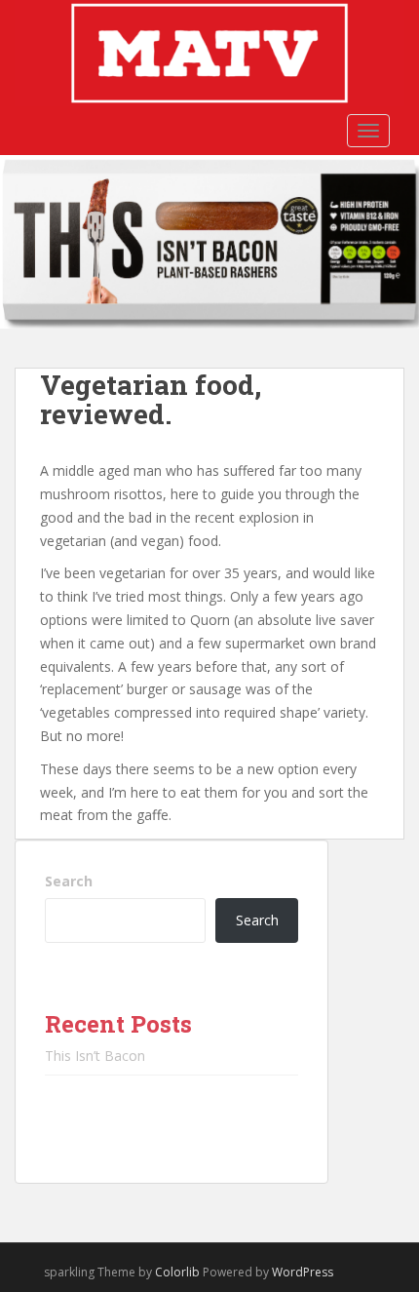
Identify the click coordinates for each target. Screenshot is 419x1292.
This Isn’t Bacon (95, 1055)
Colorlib (177, 1272)
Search (69, 881)
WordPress (302, 1272)
